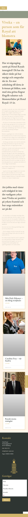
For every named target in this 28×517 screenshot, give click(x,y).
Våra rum (5, 485)
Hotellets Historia (8, 489)
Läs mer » (7, 303)
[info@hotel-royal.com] (21, 515)
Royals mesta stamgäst (10, 419)
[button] (14, 4)
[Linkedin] (5, 458)
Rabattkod (26, 381)
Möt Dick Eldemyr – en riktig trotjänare (14, 299)
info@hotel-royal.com (8, 451)
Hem (4, 481)
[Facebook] (3, 458)
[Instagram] (8, 458)
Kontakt (5, 492)
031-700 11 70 (5, 448)
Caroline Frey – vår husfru (13, 359)
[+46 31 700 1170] (7, 515)
